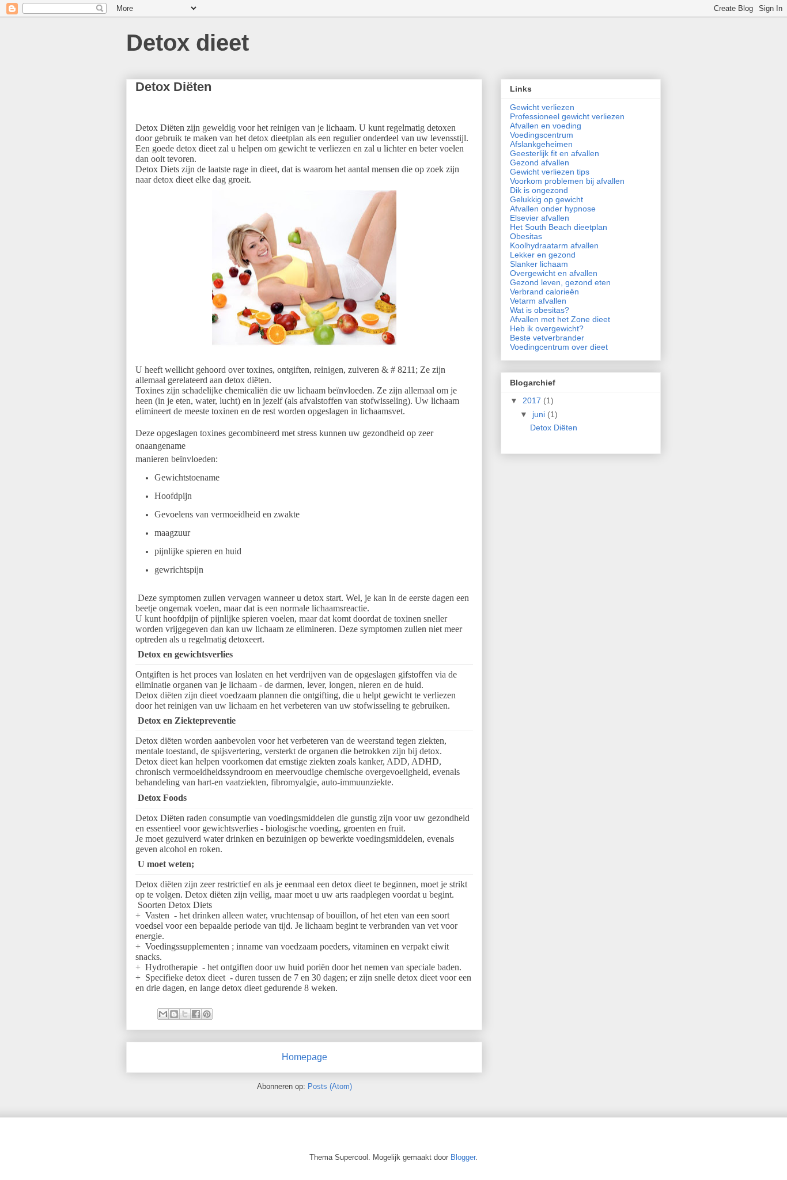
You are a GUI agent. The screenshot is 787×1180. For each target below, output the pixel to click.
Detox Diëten (173, 87)
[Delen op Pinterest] (207, 1014)
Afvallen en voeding (545, 125)
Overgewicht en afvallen (553, 273)
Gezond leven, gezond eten (560, 282)
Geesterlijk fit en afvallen (554, 153)
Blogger (463, 1157)
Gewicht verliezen (542, 107)
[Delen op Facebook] (196, 1014)
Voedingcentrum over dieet (559, 346)
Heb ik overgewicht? (547, 328)
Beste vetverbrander (547, 337)
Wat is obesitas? (539, 310)
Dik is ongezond (539, 190)
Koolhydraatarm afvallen (554, 245)
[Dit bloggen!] (174, 1014)
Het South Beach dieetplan (558, 227)
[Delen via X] (185, 1014)
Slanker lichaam (539, 263)
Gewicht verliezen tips (549, 171)
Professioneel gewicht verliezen (567, 116)
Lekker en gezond (543, 254)
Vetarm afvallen (538, 300)
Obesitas (526, 236)
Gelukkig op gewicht (546, 199)
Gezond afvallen (539, 162)
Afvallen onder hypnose (553, 208)
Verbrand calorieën (544, 291)
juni (539, 414)
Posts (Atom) (330, 1086)
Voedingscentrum (541, 134)
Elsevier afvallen (539, 217)
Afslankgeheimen (541, 144)
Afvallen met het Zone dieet (560, 319)
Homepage (304, 1057)
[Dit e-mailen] (163, 1014)
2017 (533, 400)
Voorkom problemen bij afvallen (567, 181)
